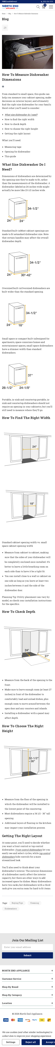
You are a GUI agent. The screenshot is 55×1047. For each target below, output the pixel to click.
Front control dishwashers (28, 849)
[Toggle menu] (51, 7)
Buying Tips (17, 903)
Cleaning (34, 903)
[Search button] (38, 7)
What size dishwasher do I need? (21, 114)
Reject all (30, 1042)
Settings (10, 1042)
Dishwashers (11, 908)
